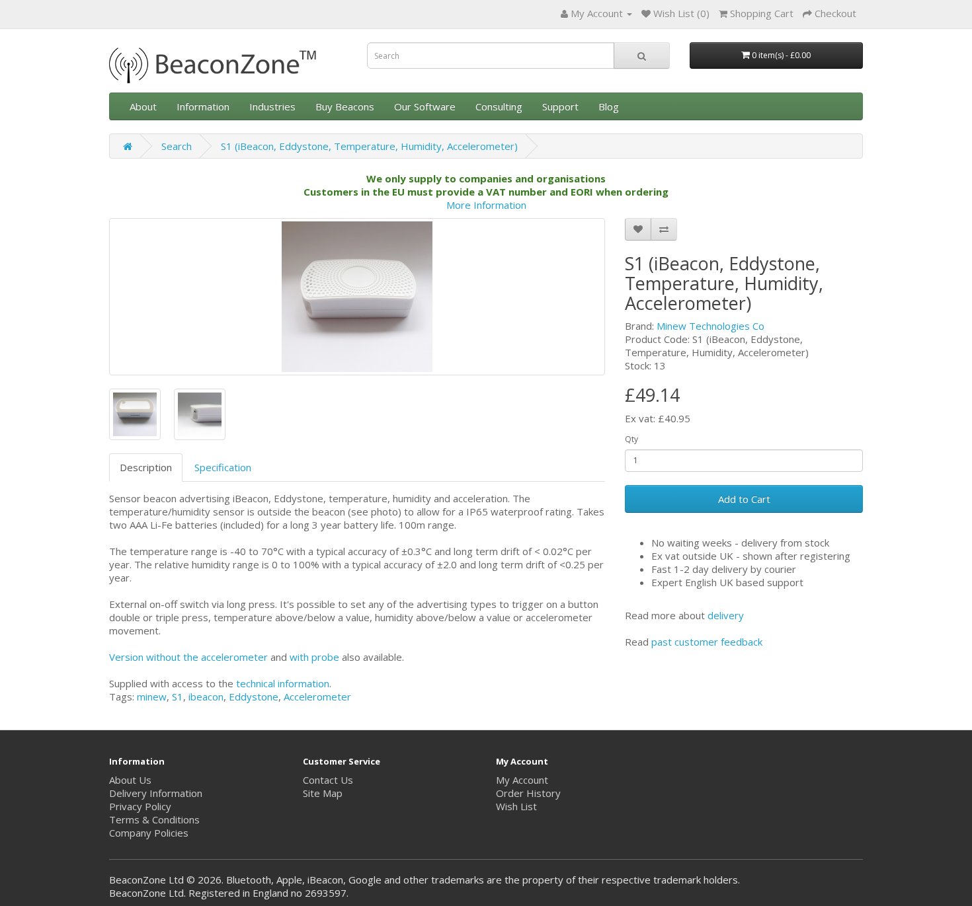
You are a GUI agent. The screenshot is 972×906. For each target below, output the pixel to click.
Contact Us (328, 779)
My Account (522, 779)
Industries (272, 106)
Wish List (516, 806)
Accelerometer (317, 696)
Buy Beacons (344, 106)
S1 (177, 696)
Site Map (323, 793)
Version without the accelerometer (188, 656)
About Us (130, 779)
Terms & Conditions (154, 819)
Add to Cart (744, 499)
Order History (528, 793)
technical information (282, 683)
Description (146, 467)
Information (203, 106)
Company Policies (148, 832)
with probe (314, 656)
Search (176, 146)
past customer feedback (706, 641)
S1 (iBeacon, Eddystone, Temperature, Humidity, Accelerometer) (369, 146)
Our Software (425, 106)
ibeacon (205, 696)
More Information (486, 204)
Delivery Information (155, 793)
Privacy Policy (140, 806)
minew (152, 696)
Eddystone (253, 696)
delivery (726, 615)
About (143, 106)
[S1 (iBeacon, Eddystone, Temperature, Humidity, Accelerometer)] (357, 296)
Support (560, 106)
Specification (222, 467)
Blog (608, 106)
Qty (631, 439)
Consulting (498, 106)
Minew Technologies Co (710, 325)
